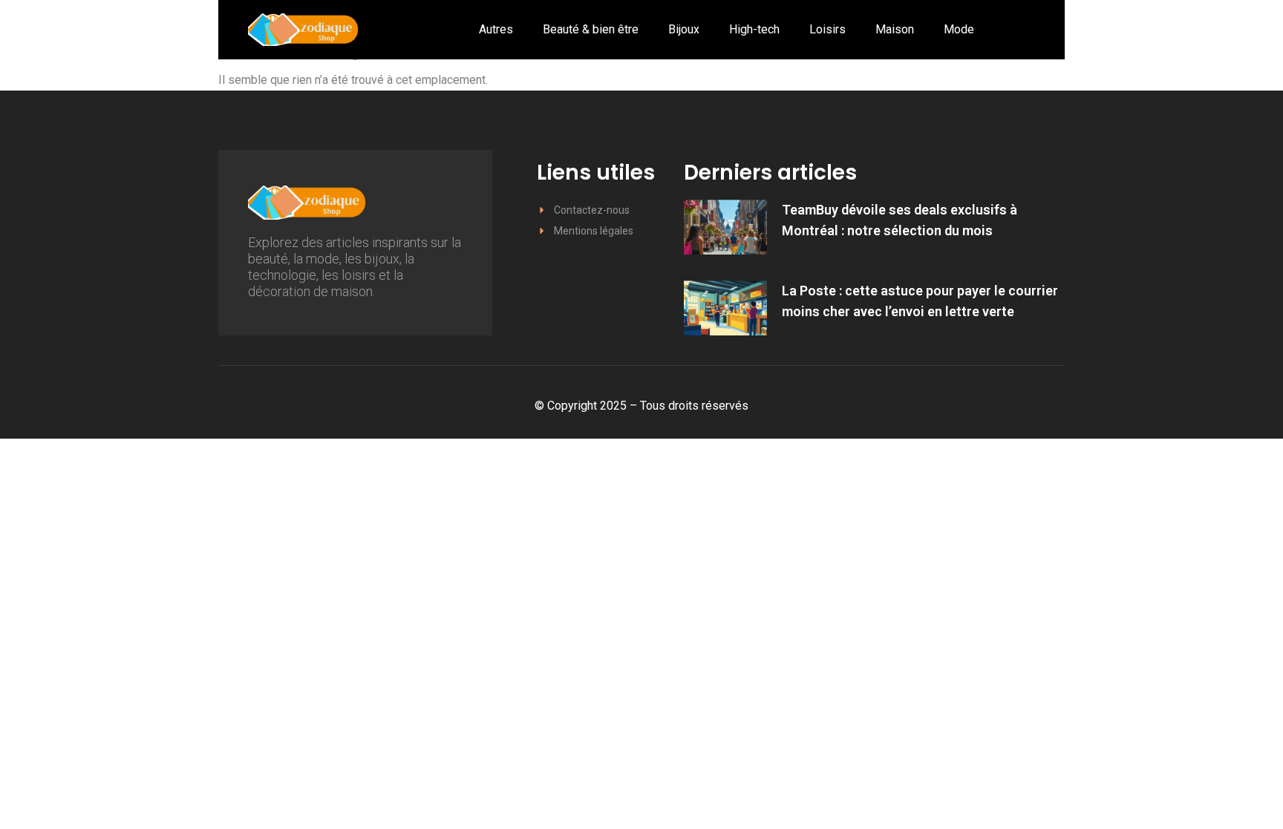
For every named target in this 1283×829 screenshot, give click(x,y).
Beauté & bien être (591, 29)
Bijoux (683, 29)
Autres (496, 29)
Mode (959, 29)
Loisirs (827, 29)
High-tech (754, 29)
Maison (894, 29)
